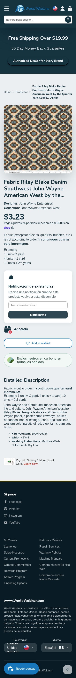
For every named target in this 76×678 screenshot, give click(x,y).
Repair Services (49, 546)
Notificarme (38, 314)
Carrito (70, 8)
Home (7, 92)
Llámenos (10, 546)
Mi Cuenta (10, 540)
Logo (32, 8)
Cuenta (62, 8)
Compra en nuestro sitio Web (54, 567)
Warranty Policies (50, 552)
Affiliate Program (14, 577)
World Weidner (43, 670)
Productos (22, 92)
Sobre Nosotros (14, 552)
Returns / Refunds (51, 540)
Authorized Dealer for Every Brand (38, 61)
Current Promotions (16, 558)
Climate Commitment (17, 564)
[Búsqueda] (68, 19)
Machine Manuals (50, 558)
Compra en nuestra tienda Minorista (51, 577)
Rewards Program (15, 570)
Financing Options (15, 583)
